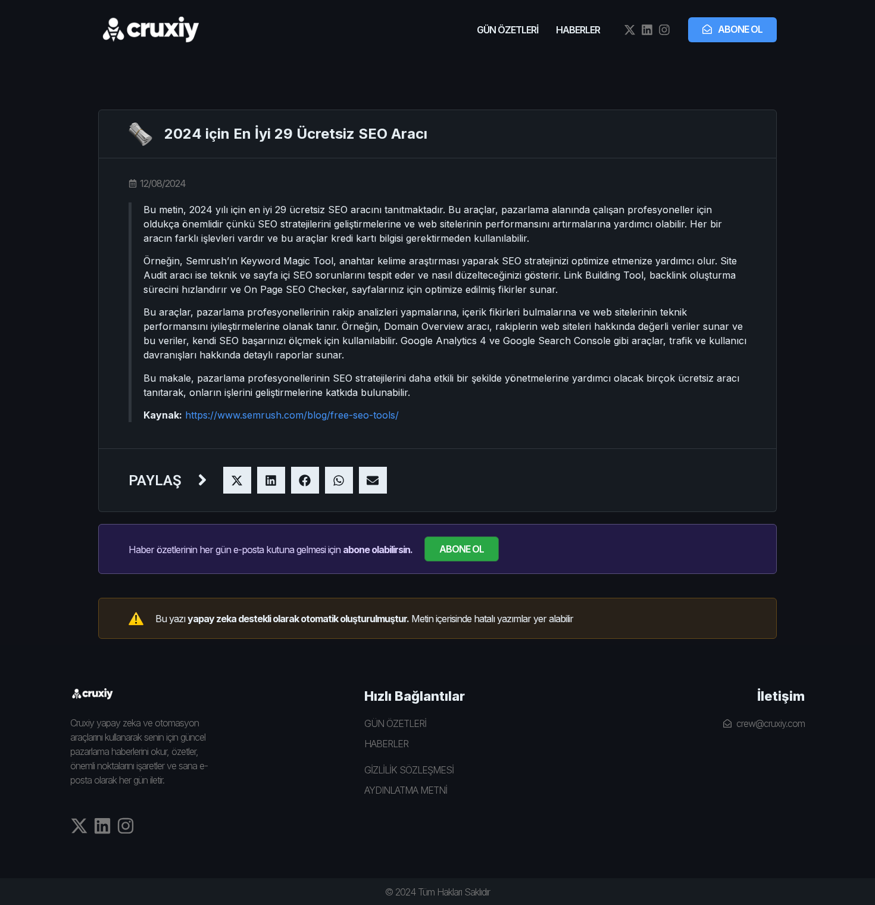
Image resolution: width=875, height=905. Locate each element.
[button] (237, 480)
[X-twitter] (630, 30)
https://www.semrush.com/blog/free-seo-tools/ (292, 415)
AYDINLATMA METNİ (405, 790)
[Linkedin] (647, 30)
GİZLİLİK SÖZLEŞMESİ (409, 770)
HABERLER (578, 30)
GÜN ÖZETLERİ (507, 30)
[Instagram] (664, 30)
